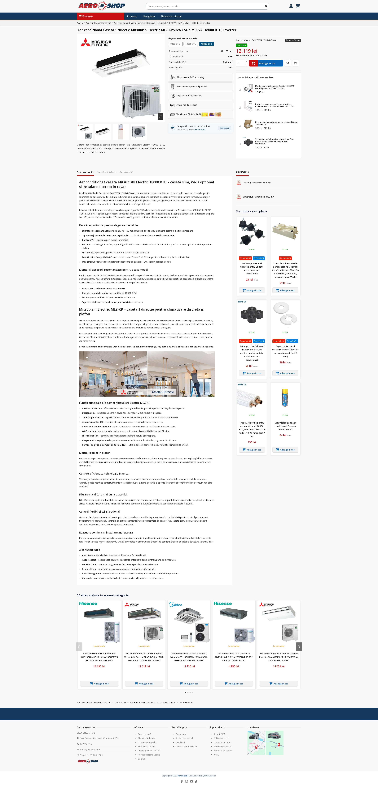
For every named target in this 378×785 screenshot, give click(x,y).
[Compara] (287, 63)
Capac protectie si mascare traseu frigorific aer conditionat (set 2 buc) (285, 351)
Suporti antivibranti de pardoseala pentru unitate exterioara (112, 302)
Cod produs (242, 40)
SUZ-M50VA (162, 702)
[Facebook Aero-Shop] (182, 781)
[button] (185, 692)
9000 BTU (175, 43)
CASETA (118, 702)
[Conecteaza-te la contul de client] (291, 6)
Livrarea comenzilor (147, 742)
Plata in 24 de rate (146, 738)
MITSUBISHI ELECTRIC (135, 702)
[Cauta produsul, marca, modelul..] (266, 6)
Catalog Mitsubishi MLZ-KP (257, 182)
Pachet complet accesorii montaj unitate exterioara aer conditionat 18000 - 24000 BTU (275, 105)
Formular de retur (222, 742)
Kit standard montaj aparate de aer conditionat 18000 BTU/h (276, 123)
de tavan (151, 702)
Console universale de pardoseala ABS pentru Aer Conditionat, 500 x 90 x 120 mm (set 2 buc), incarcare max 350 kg (285, 270)
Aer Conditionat (84, 702)
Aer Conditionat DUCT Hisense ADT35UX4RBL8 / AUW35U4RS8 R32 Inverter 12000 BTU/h (234, 657)
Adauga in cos (267, 63)
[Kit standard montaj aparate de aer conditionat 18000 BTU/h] (248, 124)
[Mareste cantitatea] (246, 61)
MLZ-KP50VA (186, 702)
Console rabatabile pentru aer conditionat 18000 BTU (109, 292)
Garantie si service (222, 746)
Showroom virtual (184, 738)
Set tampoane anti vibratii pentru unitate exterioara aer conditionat (252, 268)
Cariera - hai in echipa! (186, 746)
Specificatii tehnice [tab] (107, 172)
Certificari (180, 742)
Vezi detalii (224, 128)
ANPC (216, 754)
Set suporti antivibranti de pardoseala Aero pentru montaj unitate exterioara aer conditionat (274, 141)
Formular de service (223, 750)
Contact (141, 758)
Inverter (97, 702)
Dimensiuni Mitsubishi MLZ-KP (258, 196)
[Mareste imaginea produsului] (121, 78)
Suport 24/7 (219, 734)
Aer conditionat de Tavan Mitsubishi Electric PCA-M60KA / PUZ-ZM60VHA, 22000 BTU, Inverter (278, 657)
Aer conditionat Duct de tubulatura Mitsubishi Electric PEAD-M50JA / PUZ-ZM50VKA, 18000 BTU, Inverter (144, 657)
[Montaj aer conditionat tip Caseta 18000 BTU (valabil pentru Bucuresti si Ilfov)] (248, 88)
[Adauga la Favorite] (295, 63)
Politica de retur (221, 738)
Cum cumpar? (144, 734)
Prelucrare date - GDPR (149, 750)
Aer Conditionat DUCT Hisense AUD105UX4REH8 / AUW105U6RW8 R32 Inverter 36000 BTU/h (99, 657)
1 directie (174, 702)
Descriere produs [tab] (85, 172)
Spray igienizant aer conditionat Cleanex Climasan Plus (285, 426)
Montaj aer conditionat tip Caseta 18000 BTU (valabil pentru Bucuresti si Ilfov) (275, 87)
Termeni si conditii (146, 746)
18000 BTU (206, 43)
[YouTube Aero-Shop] (191, 781)
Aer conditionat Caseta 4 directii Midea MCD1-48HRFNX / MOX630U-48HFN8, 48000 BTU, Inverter (189, 657)
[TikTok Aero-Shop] (196, 781)
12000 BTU (190, 43)
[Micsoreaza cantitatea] (246, 65)
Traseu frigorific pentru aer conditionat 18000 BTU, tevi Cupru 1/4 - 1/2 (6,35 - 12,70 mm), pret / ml (252, 429)
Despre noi (181, 734)
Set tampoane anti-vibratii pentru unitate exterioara (108, 297)
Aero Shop (182, 775)
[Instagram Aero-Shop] (186, 781)
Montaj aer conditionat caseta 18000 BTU (103, 288)
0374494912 (86, 743)
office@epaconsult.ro (90, 749)
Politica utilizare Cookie (149, 754)
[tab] (126, 172)
